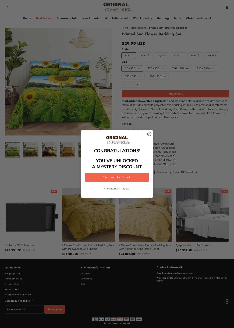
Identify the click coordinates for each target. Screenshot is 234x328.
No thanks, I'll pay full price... (117, 189)
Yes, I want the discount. (117, 177)
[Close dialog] (149, 134)
